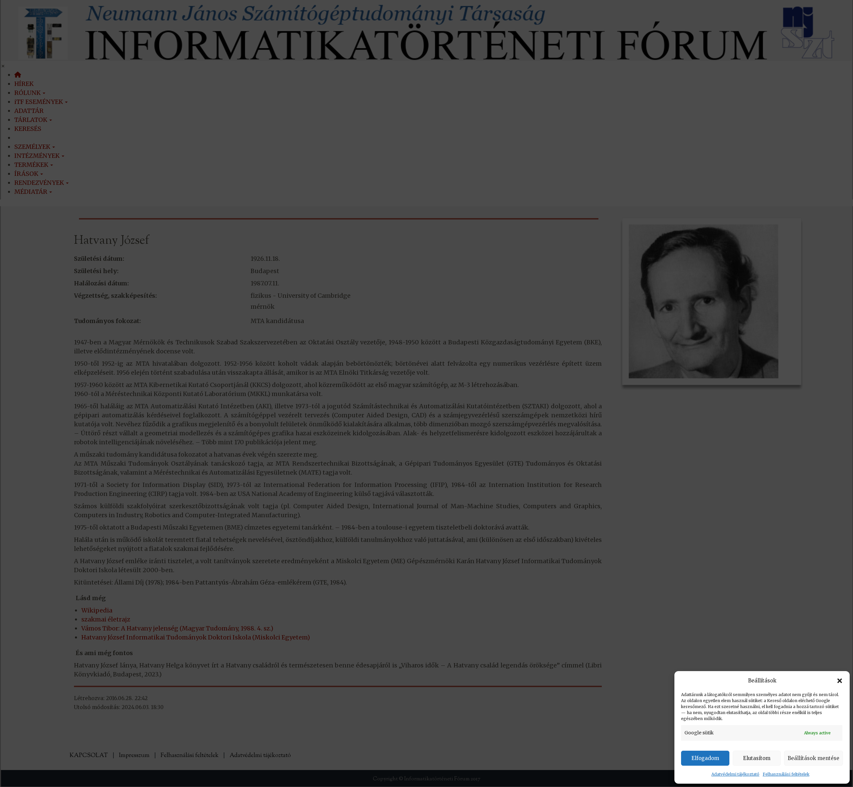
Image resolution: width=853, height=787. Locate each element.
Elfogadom (705, 758)
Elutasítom (756, 758)
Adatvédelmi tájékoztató (735, 774)
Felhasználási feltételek (786, 774)
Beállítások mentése (813, 758)
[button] (839, 680)
